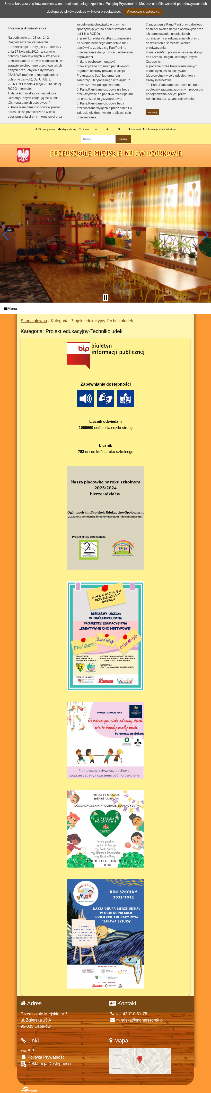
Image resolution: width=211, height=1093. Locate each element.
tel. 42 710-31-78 (131, 1014)
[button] (6, 234)
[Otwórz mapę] (140, 1060)
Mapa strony (68, 129)
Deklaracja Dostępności (49, 1064)
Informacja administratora (160, 129)
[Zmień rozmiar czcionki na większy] (107, 129)
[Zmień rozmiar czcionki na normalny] (95, 129)
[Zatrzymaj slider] (105, 297)
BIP (30, 1051)
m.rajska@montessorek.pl (139, 1020)
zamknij (152, 112)
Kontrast (135, 129)
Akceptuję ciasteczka (143, 11)
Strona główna (47, 129)
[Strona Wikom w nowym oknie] (29, 1089)
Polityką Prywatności (121, 4)
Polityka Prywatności (46, 1057)
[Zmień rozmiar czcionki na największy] (119, 129)
